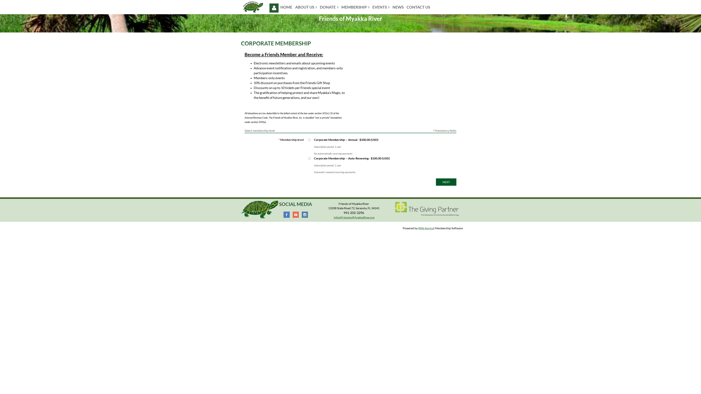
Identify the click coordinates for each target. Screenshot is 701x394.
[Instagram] (305, 215)
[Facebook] (287, 215)
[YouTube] (296, 215)
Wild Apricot (426, 228)
